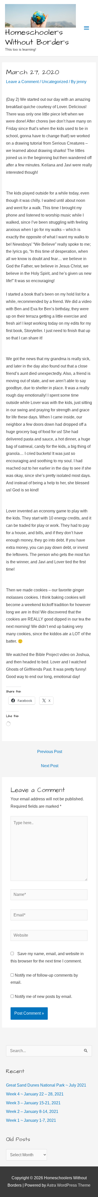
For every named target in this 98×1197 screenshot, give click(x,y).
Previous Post (49, 751)
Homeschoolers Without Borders (37, 37)
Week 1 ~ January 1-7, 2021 (31, 1120)
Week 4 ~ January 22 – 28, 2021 (35, 1094)
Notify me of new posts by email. (43, 996)
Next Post (49, 766)
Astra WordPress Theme (68, 1185)
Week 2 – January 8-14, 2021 (32, 1111)
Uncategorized (55, 82)
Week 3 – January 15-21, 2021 (33, 1103)
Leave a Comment (22, 82)
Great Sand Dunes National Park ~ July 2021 (46, 1085)
